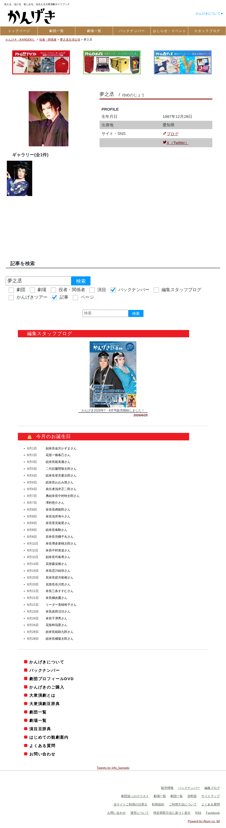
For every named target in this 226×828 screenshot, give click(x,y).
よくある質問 (42, 745)
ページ (87, 297)
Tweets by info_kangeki (113, 768)
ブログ (173, 134)
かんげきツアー (32, 297)
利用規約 (158, 804)
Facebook (213, 813)
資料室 (192, 796)
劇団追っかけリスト (135, 796)
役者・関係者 (72, 289)
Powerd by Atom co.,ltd (204, 821)
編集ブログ (212, 788)
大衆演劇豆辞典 (44, 704)
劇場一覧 (38, 720)
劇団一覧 (38, 712)
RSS (198, 813)
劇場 (42, 289)
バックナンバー (134, 289)
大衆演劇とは (42, 695)
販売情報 (167, 788)
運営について (139, 813)
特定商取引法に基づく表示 (171, 813)
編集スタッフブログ (181, 289)
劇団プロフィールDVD (51, 679)
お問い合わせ (42, 754)
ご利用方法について (183, 804)
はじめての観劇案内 (49, 737)
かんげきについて (208, 13)
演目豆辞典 (40, 729)
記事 (64, 297)
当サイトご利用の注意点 (130, 804)
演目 (101, 289)
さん (61, 448)
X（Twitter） (178, 143)
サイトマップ (210, 796)
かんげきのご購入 (46, 687)
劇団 (21, 289)
